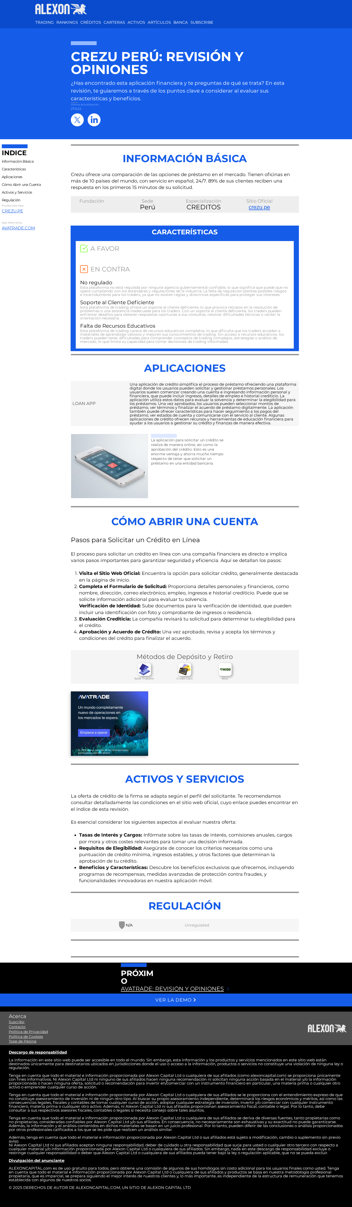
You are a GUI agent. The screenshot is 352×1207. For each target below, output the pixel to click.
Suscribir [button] (17, 1022)
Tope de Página (22, 1041)
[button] (136, 22)
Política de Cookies (26, 1036)
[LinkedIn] (94, 119)
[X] (77, 119)
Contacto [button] (17, 1026)
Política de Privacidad (28, 1031)
